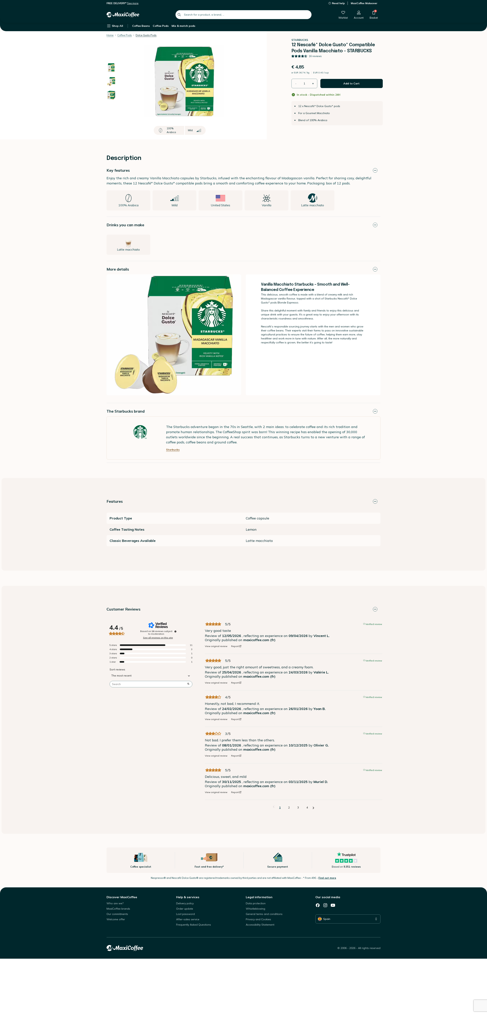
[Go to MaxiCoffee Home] (123, 14)
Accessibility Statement (260, 924)
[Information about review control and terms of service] (175, 631)
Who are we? (115, 903)
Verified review (373, 624)
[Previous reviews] (273, 807)
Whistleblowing (255, 908)
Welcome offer (116, 919)
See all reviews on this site (158, 637)
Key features (118, 170)
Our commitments (117, 914)
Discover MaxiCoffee (122, 897)
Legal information (259, 897)
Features (115, 501)
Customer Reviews (123, 609)
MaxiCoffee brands (118, 908)
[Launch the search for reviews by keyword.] (188, 684)
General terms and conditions (264, 914)
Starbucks (173, 449)
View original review (216, 646)
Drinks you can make (125, 224)
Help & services (187, 897)
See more (132, 3)
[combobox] (243, 14)
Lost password (185, 914)
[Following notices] (313, 807)
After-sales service (187, 919)
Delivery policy (185, 903)
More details (118, 269)
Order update (184, 908)
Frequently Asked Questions (193, 924)
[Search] (179, 14)
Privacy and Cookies (258, 919)
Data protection (256, 903)
